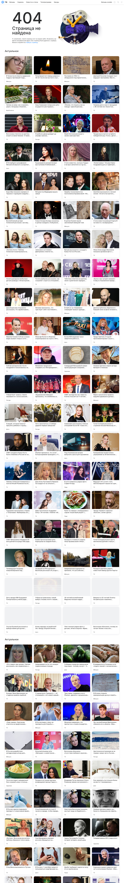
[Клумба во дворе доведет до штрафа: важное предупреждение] (47, 127)
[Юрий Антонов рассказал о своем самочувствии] (76, 127)
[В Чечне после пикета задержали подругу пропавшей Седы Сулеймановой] (18, 69)
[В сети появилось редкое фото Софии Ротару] (76, 475)
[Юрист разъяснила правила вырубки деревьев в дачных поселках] (105, 388)
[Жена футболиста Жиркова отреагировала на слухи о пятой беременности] (47, 330)
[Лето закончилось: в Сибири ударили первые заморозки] (47, 417)
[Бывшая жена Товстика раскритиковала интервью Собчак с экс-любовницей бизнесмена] (76, 678)
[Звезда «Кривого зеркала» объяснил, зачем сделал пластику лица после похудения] (105, 504)
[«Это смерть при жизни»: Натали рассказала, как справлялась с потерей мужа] (18, 774)
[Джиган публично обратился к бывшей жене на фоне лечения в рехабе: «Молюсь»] (105, 301)
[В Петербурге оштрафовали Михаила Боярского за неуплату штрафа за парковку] (18, 156)
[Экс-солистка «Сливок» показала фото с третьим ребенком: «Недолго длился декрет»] (47, 678)
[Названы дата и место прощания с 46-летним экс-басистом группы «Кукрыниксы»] (105, 98)
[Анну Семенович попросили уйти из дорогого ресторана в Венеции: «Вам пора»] (47, 98)
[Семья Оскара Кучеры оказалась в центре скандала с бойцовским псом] (47, 214)
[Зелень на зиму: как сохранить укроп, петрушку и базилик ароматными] (18, 98)
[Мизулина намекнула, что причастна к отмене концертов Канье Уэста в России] (76, 832)
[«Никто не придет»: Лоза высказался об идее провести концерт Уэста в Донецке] (47, 707)
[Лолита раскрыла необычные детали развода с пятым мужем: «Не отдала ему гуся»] (18, 272)
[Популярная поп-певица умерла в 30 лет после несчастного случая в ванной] (47, 69)
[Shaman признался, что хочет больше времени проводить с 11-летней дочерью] (47, 446)
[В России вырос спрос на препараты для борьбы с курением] (47, 832)
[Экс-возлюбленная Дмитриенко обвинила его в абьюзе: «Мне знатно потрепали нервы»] (105, 832)
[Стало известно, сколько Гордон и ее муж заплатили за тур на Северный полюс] (76, 156)
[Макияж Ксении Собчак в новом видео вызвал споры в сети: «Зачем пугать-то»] (18, 330)
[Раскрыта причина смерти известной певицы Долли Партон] (105, 562)
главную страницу (32, 42)
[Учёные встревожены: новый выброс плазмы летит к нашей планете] (47, 591)
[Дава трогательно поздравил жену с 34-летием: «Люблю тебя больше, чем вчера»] (47, 504)
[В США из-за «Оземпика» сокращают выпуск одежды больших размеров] (76, 301)
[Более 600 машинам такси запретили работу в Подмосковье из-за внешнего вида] (76, 330)
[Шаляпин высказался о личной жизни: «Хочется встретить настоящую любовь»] (105, 185)
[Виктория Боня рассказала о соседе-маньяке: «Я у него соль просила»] (18, 678)
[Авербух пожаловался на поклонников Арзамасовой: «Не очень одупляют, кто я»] (76, 185)
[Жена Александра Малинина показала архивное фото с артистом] (105, 243)
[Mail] (2, 2)
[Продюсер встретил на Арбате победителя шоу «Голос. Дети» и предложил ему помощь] (105, 127)
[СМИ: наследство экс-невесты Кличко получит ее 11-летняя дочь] (76, 388)
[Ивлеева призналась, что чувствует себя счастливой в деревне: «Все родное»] (47, 301)
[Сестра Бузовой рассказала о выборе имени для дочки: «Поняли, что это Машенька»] (18, 620)
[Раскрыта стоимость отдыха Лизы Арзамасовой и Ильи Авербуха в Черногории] (76, 533)
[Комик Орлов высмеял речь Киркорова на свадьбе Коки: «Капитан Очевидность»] (47, 533)
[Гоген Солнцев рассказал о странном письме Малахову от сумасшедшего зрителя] (105, 417)
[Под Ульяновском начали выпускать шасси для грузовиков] (76, 446)
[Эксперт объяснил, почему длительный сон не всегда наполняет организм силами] (47, 736)
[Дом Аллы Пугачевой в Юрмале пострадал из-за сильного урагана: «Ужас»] (47, 475)
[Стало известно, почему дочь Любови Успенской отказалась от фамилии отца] (18, 736)
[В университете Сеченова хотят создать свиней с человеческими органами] (105, 774)
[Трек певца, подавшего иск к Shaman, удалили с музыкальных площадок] (76, 803)
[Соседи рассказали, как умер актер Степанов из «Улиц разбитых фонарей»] (105, 736)
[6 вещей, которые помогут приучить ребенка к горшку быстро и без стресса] (18, 417)
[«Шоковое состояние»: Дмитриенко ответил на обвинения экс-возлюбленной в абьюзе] (47, 243)
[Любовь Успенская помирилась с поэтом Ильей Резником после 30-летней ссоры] (18, 475)
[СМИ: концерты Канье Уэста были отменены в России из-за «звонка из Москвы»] (18, 446)
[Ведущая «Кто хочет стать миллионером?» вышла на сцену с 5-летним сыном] (105, 475)
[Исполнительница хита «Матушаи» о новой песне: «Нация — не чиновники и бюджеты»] (47, 861)
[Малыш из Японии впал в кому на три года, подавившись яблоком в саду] (105, 678)
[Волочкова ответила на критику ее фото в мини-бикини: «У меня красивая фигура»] (18, 127)
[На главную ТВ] (5, 2)
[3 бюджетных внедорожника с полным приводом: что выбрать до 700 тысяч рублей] (18, 649)
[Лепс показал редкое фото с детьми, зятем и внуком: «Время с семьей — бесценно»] (76, 620)
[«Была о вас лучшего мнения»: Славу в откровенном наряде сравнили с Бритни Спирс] (105, 272)
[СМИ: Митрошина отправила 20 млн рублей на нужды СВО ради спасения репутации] (18, 533)
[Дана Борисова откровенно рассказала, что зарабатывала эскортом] (18, 301)
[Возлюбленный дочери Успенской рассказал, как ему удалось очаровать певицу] (18, 214)
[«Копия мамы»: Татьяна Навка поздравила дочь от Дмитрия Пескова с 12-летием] (105, 156)
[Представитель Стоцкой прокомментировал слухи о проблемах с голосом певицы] (105, 330)
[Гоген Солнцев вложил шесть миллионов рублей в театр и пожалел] (105, 533)
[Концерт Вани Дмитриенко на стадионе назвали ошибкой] (18, 803)
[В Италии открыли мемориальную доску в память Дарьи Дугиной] (105, 803)
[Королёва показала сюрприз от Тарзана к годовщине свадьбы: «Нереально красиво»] (18, 185)
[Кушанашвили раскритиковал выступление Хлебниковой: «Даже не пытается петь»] (47, 156)
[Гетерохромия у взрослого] (76, 736)
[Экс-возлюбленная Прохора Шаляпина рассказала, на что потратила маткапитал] (76, 707)
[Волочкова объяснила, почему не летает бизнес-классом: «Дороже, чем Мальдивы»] (105, 620)
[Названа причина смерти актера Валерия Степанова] (105, 359)
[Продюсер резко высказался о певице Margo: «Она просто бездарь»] (18, 707)
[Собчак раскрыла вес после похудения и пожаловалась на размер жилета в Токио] (18, 359)
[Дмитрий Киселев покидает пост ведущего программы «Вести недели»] (105, 69)
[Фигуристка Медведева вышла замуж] (47, 185)
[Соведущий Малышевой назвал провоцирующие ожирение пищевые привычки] (76, 359)
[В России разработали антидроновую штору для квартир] (18, 861)
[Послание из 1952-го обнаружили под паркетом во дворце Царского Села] (76, 69)
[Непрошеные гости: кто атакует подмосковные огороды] (47, 774)
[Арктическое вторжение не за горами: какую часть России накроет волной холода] (105, 861)
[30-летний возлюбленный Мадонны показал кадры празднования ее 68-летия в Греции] (76, 591)
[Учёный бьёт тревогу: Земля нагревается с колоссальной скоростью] (18, 388)
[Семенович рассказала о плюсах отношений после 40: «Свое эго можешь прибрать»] (76, 417)
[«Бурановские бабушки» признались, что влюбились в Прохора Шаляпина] (47, 388)
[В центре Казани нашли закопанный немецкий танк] (76, 214)
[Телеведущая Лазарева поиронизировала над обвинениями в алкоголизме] (18, 562)
